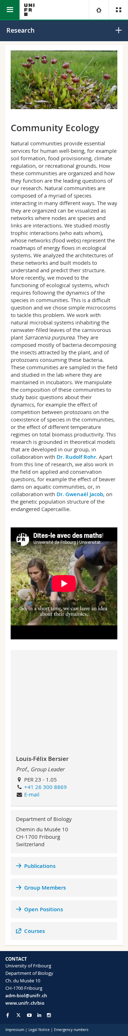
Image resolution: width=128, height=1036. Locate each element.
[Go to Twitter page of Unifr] (18, 1015)
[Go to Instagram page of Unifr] (49, 1015)
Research (20, 30)
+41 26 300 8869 (45, 786)
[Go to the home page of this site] (29, 10)
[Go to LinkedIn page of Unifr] (39, 1015)
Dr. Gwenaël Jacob (80, 494)
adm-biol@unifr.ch (26, 995)
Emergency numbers (71, 1029)
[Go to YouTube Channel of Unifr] (29, 1015)
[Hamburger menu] (10, 10)
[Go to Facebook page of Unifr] (7, 1015)
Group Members (45, 887)
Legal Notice (39, 1029)
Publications (39, 866)
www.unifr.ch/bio (24, 1003)
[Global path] (98, 10)
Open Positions (43, 909)
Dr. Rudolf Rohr (76, 457)
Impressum (14, 1029)
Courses (34, 931)
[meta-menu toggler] (118, 10)
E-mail (31, 794)
